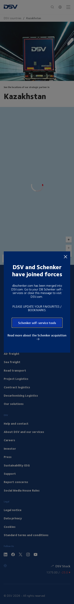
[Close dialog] (65, 256)
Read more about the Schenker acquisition (37, 335)
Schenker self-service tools (37, 322)
